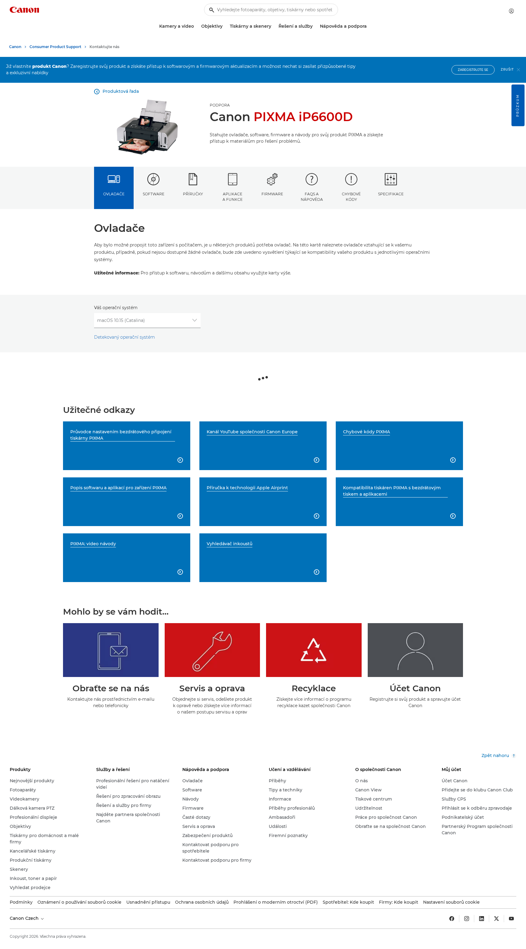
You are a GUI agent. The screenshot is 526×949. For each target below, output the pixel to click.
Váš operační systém (116, 307)
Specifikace (391, 194)
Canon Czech (25, 918)
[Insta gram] (466, 918)
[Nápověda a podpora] (369, 26)
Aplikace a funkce (233, 196)
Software (153, 194)
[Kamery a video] (196, 26)
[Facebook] (451, 918)
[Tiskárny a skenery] (273, 26)
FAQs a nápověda (312, 196)
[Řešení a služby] (315, 26)
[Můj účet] (511, 11)
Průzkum (518, 105)
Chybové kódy (351, 196)
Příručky (193, 194)
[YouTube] (511, 918)
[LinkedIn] (481, 918)
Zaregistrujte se (473, 70)
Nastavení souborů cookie (451, 902)
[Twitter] (496, 918)
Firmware (272, 194)
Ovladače (113, 194)
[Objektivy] (225, 26)
